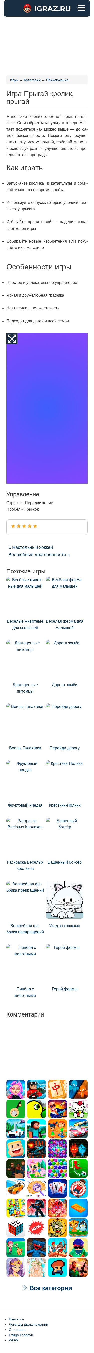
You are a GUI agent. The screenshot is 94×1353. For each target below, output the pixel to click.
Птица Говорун (21, 1335)
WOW (13, 1340)
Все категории (50, 1288)
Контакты (16, 1319)
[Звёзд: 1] (13, 526)
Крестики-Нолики (65, 805)
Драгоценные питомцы (25, 688)
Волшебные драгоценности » (39, 554)
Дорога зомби (64, 685)
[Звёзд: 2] (18, 526)
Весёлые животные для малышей (25, 624)
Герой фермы (64, 989)
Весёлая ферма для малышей (64, 624)
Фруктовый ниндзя (25, 805)
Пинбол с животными (25, 992)
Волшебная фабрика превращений (25, 929)
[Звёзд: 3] (24, 526)
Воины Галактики (25, 748)
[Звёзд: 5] (35, 526)
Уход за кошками (64, 926)
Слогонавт (17, 1330)
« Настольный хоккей (30, 547)
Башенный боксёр (65, 862)
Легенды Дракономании (28, 1324)
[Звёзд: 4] (29, 526)
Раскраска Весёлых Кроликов (25, 865)
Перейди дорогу (65, 748)
